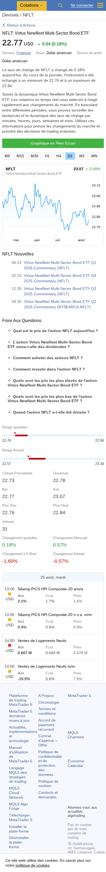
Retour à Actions (21, 25)
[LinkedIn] (79, 800)
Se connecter (82, 5)
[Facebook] (71, 791)
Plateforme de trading (20, 700)
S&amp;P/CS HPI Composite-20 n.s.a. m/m (55, 614)
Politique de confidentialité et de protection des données (50, 763)
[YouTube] (71, 800)
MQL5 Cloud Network (16, 792)
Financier (24, 53)
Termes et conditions (47, 711)
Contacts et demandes (48, 794)
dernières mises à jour (20, 716)
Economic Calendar (76, 763)
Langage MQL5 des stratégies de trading (18, 775)
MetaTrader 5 (79, 695)
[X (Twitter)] (88, 791)
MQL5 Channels (76, 734)
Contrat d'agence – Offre (47, 740)
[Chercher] (60, 5)
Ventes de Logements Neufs (42, 640)
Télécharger (20, 817)
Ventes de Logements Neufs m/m (46, 666)
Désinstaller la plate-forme (19, 842)
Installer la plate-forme (19, 828)
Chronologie (48, 702)
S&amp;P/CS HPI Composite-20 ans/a (50, 589)
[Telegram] (79, 791)
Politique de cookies (48, 783)
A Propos (46, 695)
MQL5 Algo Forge (18, 806)
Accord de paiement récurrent (47, 725)
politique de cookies (32, 865)
